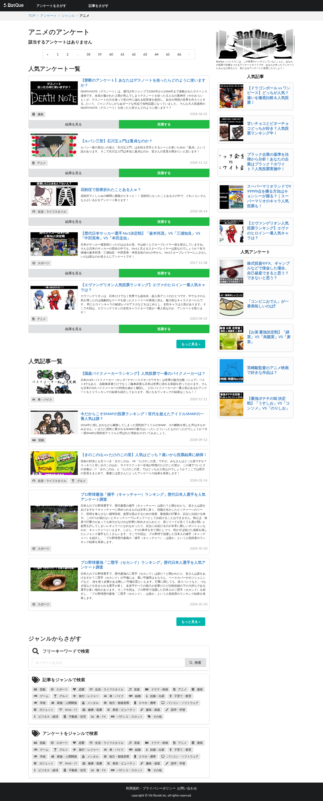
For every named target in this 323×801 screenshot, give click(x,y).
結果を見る (73, 124)
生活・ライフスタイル (51, 211)
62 (134, 54)
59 (100, 54)
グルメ (81, 480)
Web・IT (71, 709)
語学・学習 (177, 709)
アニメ (41, 163)
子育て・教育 (182, 696)
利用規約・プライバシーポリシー (151, 788)
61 (122, 54)
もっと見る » (190, 344)
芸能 (41, 440)
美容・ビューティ (123, 709)
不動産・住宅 (77, 716)
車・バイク (44, 399)
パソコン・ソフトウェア (182, 703)
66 (179, 54)
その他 (157, 716)
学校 (42, 703)
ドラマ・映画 (159, 689)
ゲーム (43, 696)
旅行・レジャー (89, 696)
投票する (164, 124)
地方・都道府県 (119, 703)
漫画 (40, 114)
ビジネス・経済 (48, 716)
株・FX (101, 716)
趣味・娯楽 (152, 709)
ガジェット (46, 709)
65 (168, 54)
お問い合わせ (187, 788)
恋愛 (81, 689)
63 (145, 54)
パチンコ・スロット (130, 716)
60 (111, 54)
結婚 (138, 696)
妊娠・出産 (157, 696)
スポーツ (43, 263)
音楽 (137, 689)
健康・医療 (94, 709)
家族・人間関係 (67, 703)
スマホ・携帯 (147, 703)
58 (88, 54)
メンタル (93, 703)
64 (156, 54)
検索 (198, 662)
